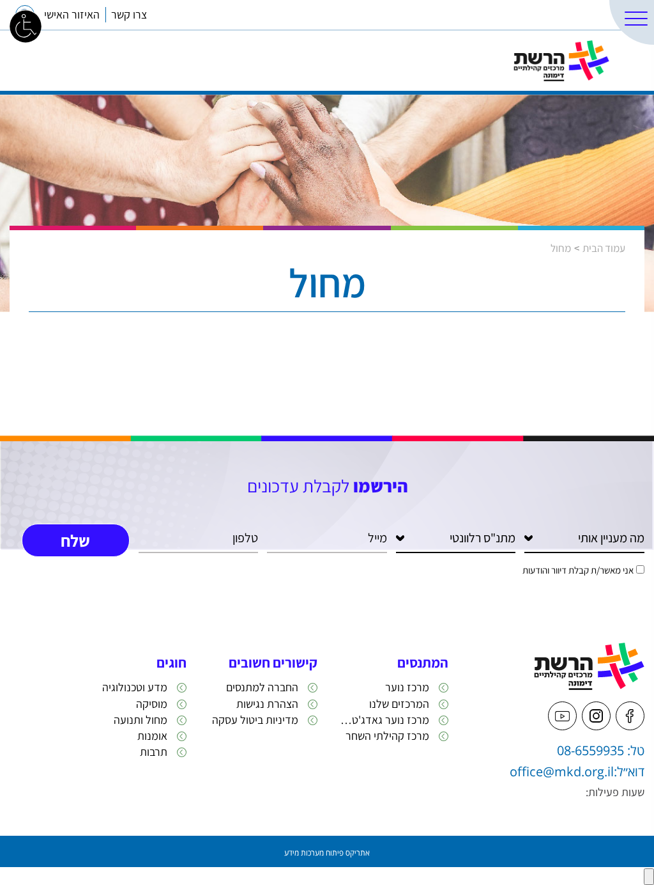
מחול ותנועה (140, 719)
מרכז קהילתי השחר (387, 735)
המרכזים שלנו (575, 14)
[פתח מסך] (26, 26)
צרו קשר (129, 14)
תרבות (153, 751)
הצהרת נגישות (267, 703)
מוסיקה (151, 703)
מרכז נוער (407, 687)
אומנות (152, 735)
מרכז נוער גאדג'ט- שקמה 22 (383, 719)
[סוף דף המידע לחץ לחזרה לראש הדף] (649, 876)
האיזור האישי (72, 14)
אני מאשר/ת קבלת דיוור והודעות (578, 570)
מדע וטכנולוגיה (134, 687)
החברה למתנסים (262, 687)
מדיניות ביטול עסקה (255, 719)
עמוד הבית (603, 248)
